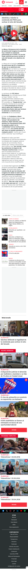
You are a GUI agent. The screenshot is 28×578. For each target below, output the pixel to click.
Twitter (6, 14)
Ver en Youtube (21, 510)
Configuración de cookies (14, 566)
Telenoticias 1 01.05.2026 (14, 467)
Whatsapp (26, 13)
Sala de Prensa (14, 534)
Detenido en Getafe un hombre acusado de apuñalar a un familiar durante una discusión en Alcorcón (5, 230)
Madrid (11, 258)
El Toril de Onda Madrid (15, 251)
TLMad (10, 5)
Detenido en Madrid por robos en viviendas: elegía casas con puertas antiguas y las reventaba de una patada (5, 237)
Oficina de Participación (14, 556)
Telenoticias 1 (5, 337)
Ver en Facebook (3, 511)
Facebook (2, 14)
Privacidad (14, 558)
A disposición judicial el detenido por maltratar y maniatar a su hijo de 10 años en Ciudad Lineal (14, 360)
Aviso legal (14, 561)
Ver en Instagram (10, 510)
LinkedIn (18, 13)
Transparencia (14, 539)
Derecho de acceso (14, 546)
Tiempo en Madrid (14, 219)
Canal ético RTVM (14, 553)
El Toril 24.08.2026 (5, 254)
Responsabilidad (14, 536)
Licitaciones (14, 551)
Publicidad (14, 544)
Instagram (10, 13)
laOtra (14, 524)
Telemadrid (14, 519)
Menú (26, 2)
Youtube (22, 13)
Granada (11, 244)
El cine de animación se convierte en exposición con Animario (14, 386)
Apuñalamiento (13, 228)
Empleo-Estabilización (14, 549)
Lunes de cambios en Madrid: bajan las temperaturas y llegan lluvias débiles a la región (5, 221)
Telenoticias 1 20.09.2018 (14, 446)
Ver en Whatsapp (24, 510)
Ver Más (14, 430)
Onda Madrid (17, 5)
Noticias (4, 5)
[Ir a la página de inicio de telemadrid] (7, 2)
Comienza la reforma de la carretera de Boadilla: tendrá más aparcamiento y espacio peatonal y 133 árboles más (5, 261)
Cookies (14, 563)
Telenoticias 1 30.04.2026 (14, 488)
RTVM (14, 515)
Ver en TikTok (14, 511)
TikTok (14, 14)
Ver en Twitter (6, 511)
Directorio (14, 541)
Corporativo (14, 532)
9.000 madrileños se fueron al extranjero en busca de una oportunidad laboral (14, 409)
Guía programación (14, 527)
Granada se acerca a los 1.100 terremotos (5, 247)
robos (10, 235)
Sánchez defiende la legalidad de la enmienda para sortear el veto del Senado (14, 328)
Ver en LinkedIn (17, 510)
